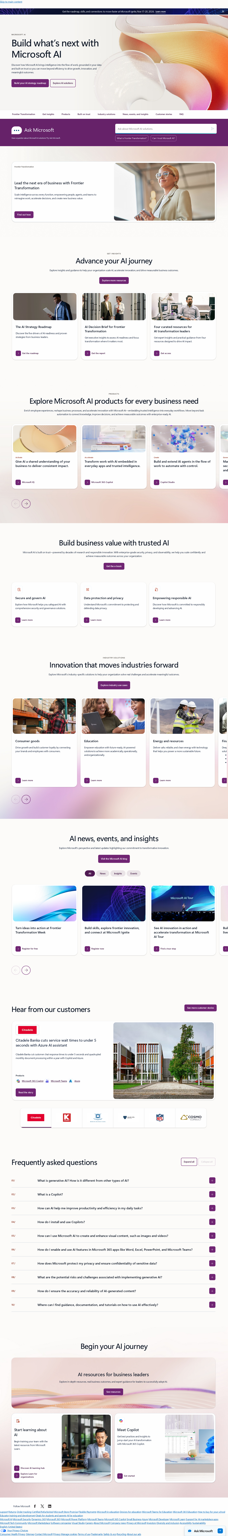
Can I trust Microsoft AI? (163, 138)
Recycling (121, 1534)
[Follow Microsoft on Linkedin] (49, 1506)
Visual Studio (78, 1523)
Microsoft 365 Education (185, 1511)
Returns (12, 1511)
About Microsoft (102, 1523)
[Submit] (213, 129)
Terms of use (84, 1534)
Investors (151, 1523)
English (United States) (11, 1526)
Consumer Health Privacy (12, 1534)
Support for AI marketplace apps (202, 1519)
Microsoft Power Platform (74, 1519)
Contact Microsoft (44, 1534)
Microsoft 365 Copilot (32, 1080)
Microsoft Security (22, 1519)
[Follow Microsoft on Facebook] (34, 1506)
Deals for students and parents (51, 1515)
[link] (23, 115)
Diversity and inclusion (167, 1523)
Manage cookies (69, 1534)
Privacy (57, 1534)
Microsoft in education (108, 1511)
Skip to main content (11, 1)
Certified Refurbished (42, 1511)
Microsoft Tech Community (13, 1523)
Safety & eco (109, 1534)
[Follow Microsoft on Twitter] (42, 1506)
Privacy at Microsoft (136, 1523)
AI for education (75, 1515)
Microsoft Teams (59, 1080)
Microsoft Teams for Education (157, 1511)
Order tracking (24, 1511)
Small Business (134, 1519)
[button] (35, 1118)
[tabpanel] (113, 929)
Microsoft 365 (53, 1519)
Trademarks (97, 1534)
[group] (114, 191)
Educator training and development (17, 1515)
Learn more (161, 11)
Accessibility (186, 1523)
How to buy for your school (211, 1511)
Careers (89, 1523)
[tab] (90, 873)
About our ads (134, 1534)
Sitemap (30, 1534)
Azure (77, 1080)
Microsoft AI (6, 1519)
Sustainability (199, 1523)
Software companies (61, 1523)
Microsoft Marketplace (39, 1523)
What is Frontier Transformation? (132, 138)
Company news (118, 1523)
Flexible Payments (87, 1511)
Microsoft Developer (159, 1519)
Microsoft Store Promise (66, 1511)
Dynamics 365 (38, 1519)
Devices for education (130, 1511)
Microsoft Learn (177, 1519)
